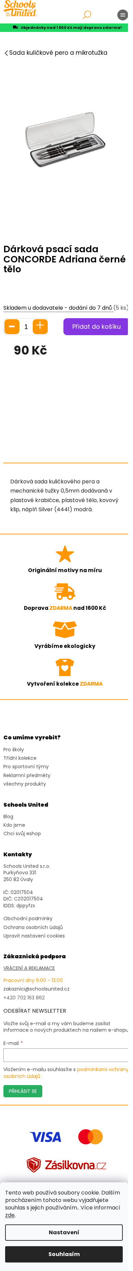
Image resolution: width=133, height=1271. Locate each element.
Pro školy (13, 749)
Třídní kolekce (19, 758)
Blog (8, 816)
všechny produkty (24, 784)
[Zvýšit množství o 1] (40, 326)
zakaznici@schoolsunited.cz (36, 989)
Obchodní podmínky (28, 918)
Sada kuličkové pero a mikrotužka (58, 53)
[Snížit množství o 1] (11, 326)
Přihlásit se (23, 1091)
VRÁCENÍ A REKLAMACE (29, 968)
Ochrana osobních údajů (33, 927)
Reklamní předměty (26, 775)
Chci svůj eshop (22, 833)
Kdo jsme (14, 825)
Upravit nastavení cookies (34, 936)
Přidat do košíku (96, 326)
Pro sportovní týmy (26, 766)
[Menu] (123, 15)
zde (10, 1215)
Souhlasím (64, 1254)
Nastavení (64, 1232)
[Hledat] (87, 15)
